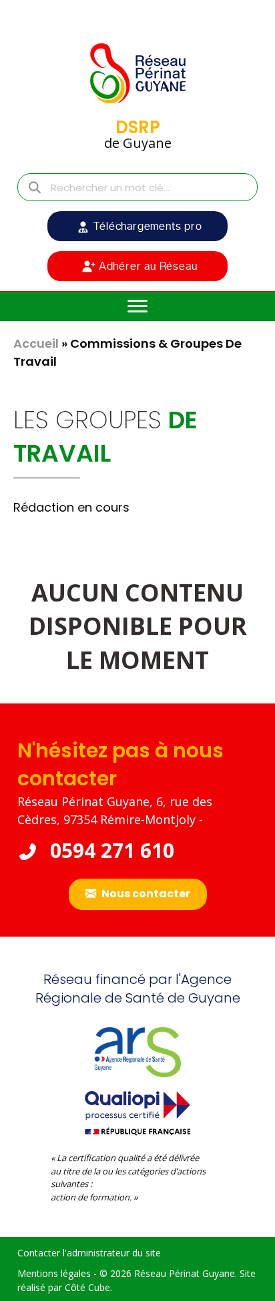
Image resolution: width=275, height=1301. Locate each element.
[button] (137, 226)
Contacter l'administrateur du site (89, 1252)
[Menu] (137, 306)
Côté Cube (87, 1287)
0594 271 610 (109, 850)
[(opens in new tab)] (137, 1112)
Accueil (36, 343)
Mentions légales (54, 1273)
